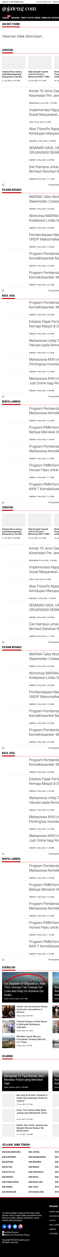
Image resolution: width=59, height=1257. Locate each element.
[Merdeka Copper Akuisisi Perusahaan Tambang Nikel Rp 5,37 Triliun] (8, 1041)
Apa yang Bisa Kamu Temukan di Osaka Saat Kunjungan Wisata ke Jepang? (31, 1098)
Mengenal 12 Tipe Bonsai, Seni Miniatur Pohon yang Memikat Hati (24, 1079)
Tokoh (23, 18)
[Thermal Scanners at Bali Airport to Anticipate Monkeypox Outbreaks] (8, 1026)
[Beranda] (19, 9)
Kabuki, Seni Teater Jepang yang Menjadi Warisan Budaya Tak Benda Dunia (31, 1128)
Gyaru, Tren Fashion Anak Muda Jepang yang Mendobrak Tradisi (31, 1111)
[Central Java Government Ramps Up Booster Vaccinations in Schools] (8, 1011)
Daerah (5, 18)
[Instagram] (20, 1225)
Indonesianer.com (43, 2)
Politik (30, 18)
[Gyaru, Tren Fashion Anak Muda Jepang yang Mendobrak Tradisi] (8, 1115)
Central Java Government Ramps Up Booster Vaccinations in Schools (32, 1009)
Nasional (15, 18)
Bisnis (37, 18)
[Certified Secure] (10, 1232)
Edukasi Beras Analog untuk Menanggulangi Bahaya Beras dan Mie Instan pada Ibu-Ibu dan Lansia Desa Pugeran (12, 77)
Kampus (52, 1229)
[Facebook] (10, 1225)
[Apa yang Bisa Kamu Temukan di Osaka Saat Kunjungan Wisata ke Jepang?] (8, 1100)
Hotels (52, 1220)
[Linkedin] (4, 1225)
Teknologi (46, 18)
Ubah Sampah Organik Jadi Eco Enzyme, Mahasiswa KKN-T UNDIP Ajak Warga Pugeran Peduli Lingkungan (39, 77)
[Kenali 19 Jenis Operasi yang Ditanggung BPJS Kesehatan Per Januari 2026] (14, 96)
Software (53, 1234)
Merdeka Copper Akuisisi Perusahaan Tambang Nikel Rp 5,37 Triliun (31, 1039)
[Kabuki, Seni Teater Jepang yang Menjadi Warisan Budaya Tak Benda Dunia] (8, 1130)
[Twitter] (15, 1225)
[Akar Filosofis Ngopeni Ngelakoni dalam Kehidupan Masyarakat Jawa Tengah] (14, 134)
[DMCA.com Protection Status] (16, 1235)
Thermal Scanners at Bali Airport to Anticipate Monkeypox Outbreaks (31, 1024)
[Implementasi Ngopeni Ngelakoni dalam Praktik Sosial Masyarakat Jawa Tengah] (14, 115)
